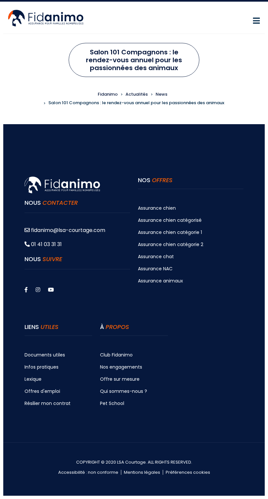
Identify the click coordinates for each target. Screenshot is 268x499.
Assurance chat (156, 256)
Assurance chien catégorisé (170, 220)
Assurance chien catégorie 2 (170, 244)
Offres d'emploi (42, 391)
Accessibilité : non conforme (88, 472)
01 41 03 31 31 (46, 244)
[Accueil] (45, 17)
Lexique (33, 379)
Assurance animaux (160, 281)
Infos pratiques (42, 367)
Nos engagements (121, 367)
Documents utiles (45, 355)
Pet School (112, 403)
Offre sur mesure (120, 379)
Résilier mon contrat (48, 403)
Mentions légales (142, 472)
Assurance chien (157, 208)
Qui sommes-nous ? (123, 391)
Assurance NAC (155, 268)
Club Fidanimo (116, 355)
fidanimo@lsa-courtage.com (68, 230)
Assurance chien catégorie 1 (170, 232)
